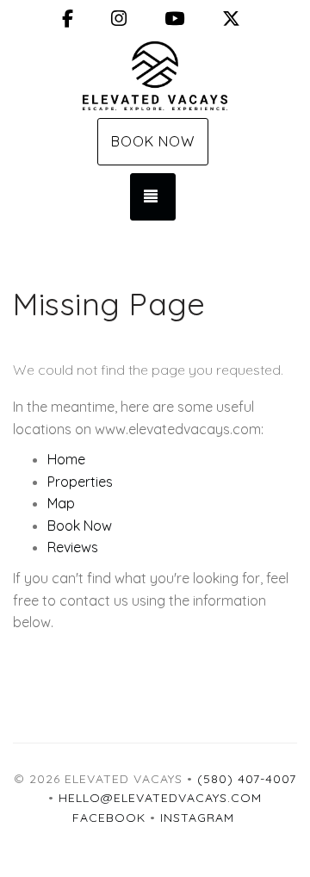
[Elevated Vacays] (155, 75)
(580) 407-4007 (246, 779)
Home (66, 459)
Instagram (197, 817)
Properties (80, 481)
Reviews (72, 547)
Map (61, 503)
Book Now (153, 141)
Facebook (109, 817)
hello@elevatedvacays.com (160, 797)
